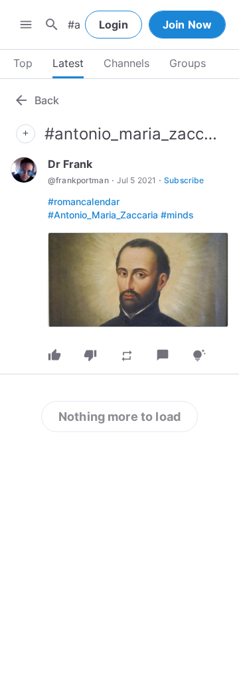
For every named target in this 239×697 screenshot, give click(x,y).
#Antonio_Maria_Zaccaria (103, 214)
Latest (68, 63)
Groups (187, 63)
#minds (177, 214)
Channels (126, 63)
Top (23, 63)
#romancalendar (84, 201)
